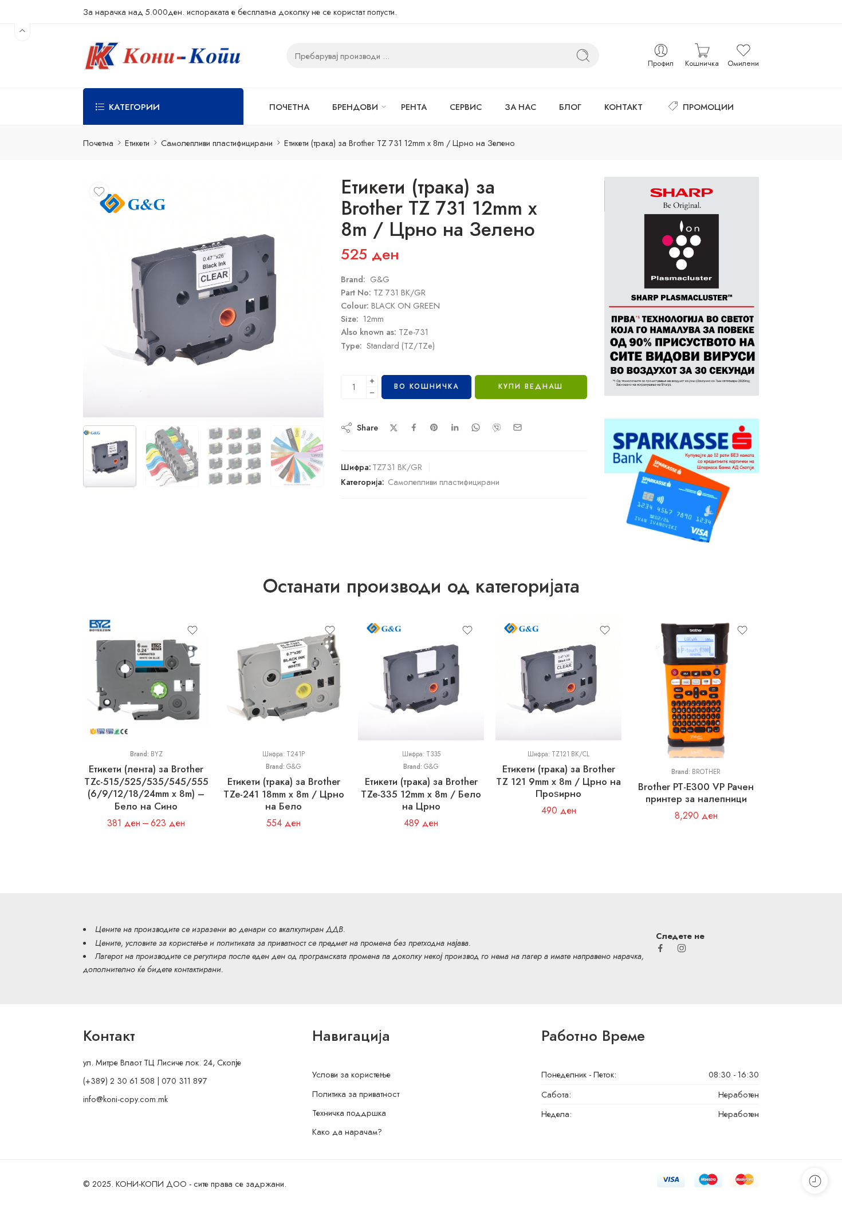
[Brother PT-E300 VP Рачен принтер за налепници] (696, 686)
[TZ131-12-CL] (203, 297)
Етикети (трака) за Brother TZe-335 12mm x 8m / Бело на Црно (421, 794)
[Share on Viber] (496, 427)
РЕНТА (414, 107)
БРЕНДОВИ (355, 107)
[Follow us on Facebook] (660, 948)
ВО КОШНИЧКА (426, 386)
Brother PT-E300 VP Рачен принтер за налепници (696, 793)
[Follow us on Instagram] (681, 948)
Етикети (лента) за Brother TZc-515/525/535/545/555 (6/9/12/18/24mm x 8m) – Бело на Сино (146, 787)
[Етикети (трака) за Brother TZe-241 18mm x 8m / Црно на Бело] (284, 677)
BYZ (157, 754)
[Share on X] (393, 428)
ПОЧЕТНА (289, 107)
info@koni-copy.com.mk (125, 1099)
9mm (114, 686)
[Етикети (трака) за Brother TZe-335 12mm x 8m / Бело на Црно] (421, 677)
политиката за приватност (261, 943)
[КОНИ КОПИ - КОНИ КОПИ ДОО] (162, 55)
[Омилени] (99, 192)
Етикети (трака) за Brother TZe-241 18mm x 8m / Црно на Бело (283, 794)
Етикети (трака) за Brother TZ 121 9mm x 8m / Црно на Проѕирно (558, 781)
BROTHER (706, 771)
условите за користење (166, 943)
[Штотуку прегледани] (815, 1181)
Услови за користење (351, 1074)
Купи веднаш (530, 386)
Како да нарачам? (347, 1132)
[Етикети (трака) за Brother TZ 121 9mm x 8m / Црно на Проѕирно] (558, 677)
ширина (96, 653)
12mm (114, 703)
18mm (114, 721)
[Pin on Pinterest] (434, 427)
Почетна (98, 143)
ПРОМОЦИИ (708, 107)
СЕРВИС (466, 107)
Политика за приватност (355, 1094)
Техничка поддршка (349, 1113)
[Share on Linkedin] (454, 427)
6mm (114, 669)
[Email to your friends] (517, 427)
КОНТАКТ (623, 107)
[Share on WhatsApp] (476, 427)
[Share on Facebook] (414, 427)
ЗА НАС (520, 107)
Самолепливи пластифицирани (217, 143)
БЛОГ (570, 107)
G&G (293, 766)
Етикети (137, 143)
